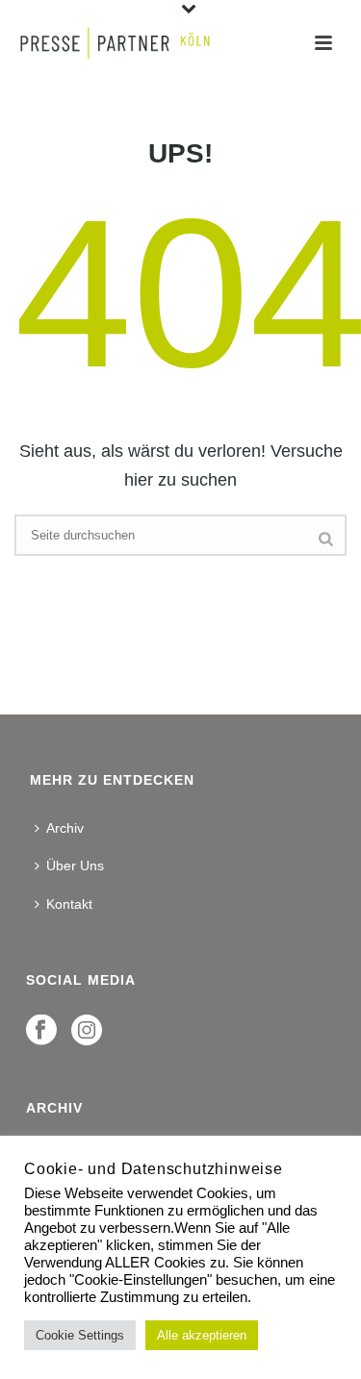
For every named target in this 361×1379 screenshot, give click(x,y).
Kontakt (69, 904)
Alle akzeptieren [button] (201, 1335)
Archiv (65, 828)
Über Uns (75, 865)
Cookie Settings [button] (80, 1335)
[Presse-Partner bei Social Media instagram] (86, 1031)
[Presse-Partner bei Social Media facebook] (41, 1031)
